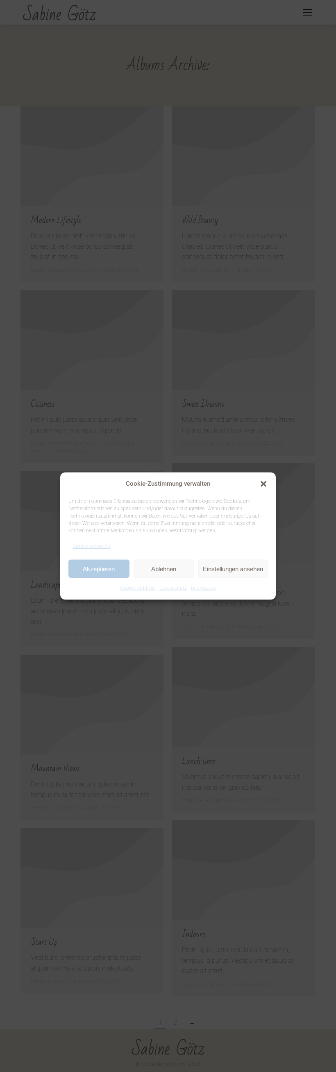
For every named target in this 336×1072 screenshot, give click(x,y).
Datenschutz (173, 588)
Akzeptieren (99, 568)
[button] (263, 484)
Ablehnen (163, 568)
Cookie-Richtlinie (137, 588)
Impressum (203, 588)
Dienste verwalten (91, 546)
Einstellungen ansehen (233, 568)
